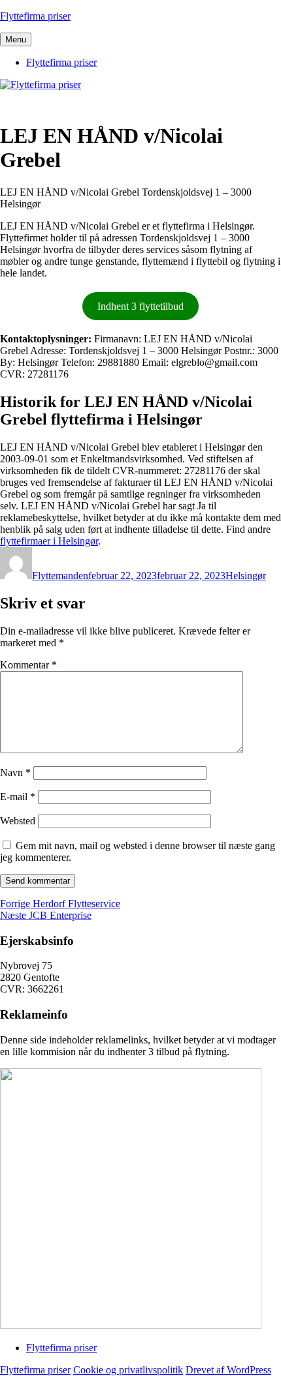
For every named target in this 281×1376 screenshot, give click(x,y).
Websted (17, 820)
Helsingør (245, 575)
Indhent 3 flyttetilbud (140, 306)
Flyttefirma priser (35, 16)
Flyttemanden (60, 575)
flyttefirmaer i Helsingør (49, 540)
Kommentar (28, 664)
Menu (15, 39)
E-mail (17, 796)
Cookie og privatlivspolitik (128, 1369)
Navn (15, 772)
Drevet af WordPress (228, 1369)
